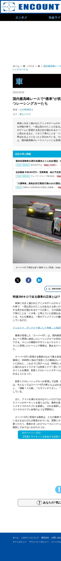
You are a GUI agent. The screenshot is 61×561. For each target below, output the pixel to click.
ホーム (16, 538)
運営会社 (45, 538)
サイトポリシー (20, 542)
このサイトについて (30, 538)
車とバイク (25, 114)
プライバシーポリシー (39, 542)
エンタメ (21, 17)
